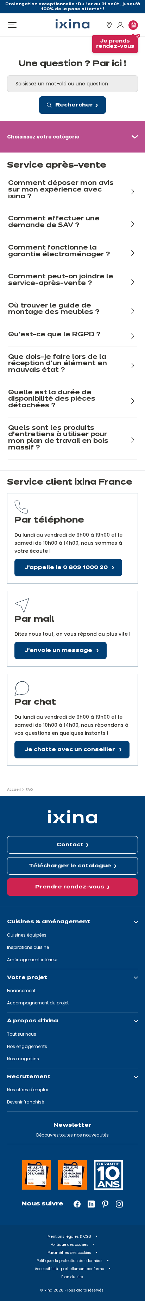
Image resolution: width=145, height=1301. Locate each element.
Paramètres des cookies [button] (70, 1252)
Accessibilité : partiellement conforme (70, 1268)
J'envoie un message (59, 650)
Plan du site (72, 1277)
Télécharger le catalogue (70, 865)
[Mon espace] (120, 25)
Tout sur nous (21, 1034)
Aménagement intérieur (32, 960)
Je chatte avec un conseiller (70, 749)
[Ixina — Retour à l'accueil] (72, 23)
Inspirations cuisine (28, 947)
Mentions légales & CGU (70, 1236)
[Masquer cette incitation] (138, 35)
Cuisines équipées (26, 935)
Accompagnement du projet (38, 1003)
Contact (70, 844)
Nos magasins (23, 1059)
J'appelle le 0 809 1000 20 (67, 567)
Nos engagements (27, 1046)
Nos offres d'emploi (27, 1090)
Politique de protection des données (70, 1260)
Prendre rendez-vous (70, 887)
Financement (21, 990)
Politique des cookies (69, 1244)
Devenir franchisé (25, 1102)
